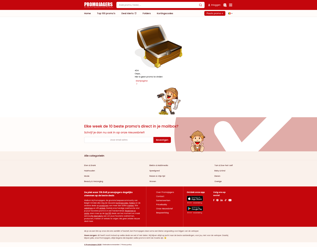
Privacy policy (126, 245)
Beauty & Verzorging (93, 181)
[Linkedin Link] (221, 200)
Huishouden (89, 170)
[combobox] (160, 5)
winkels (102, 208)
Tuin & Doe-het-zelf (223, 165)
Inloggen (216, 4)
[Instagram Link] (217, 200)
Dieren (217, 176)
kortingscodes (122, 203)
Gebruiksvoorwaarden (111, 245)
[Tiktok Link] (225, 200)
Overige (218, 181)
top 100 (108, 213)
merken (130, 205)
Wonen (152, 181)
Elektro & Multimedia (158, 165)
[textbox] (158, 5)
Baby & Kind (219, 170)
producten (103, 205)
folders (132, 203)
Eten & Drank (90, 165)
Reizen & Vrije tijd (157, 176)
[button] (230, 13)
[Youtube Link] (229, 200)
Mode (86, 176)
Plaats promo (214, 13)
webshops (88, 208)
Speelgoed (154, 170)
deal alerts (98, 216)
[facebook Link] (213, 200)
